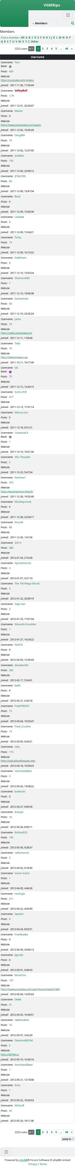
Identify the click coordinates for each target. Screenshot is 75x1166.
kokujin (19, 812)
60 (10, 181)
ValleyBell (21, 90)
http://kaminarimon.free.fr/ (17, 491)
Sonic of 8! (21, 392)
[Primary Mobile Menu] (68, 15)
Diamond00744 (24, 1040)
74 (10, 140)
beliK (17, 685)
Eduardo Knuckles (25, 624)
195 (11, 837)
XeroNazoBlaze (24, 1064)
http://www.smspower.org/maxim (21, 125)
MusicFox (20, 975)
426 (11, 71)
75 (10, 376)
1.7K (11, 95)
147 (11, 980)
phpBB (23, 1160)
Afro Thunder (22, 457)
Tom (17, 62)
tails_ (18, 746)
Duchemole (21, 298)
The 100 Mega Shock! (27, 583)
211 (11, 898)
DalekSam (20, 257)
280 (11, 547)
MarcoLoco (21, 412)
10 (10, 324)
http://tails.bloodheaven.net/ (18, 760)
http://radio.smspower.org (16, 333)
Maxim (19, 111)
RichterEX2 (21, 832)
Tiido (17, 343)
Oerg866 (20, 135)
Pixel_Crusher (23, 726)
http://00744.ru (10, 1054)
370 (11, 482)
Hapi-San (20, 604)
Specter (19, 914)
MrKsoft (19, 1105)
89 (10, 527)
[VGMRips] (14, 24)
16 (10, 817)
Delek (18, 999)
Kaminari (20, 477)
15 (10, 711)
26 (10, 1110)
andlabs (19, 155)
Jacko (18, 319)
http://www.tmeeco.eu (14, 357)
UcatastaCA (21, 432)
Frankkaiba (21, 934)
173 (11, 752)
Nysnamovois (23, 563)
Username (37, 57)
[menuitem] (50, 23)
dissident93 (21, 665)
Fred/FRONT (22, 706)
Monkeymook (23, 501)
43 (10, 303)
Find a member (10, 37)
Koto (17, 1085)
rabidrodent (22, 1020)
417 (11, 397)
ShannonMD (22, 278)
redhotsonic (22, 852)
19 (10, 242)
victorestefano (23, 771)
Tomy (18, 237)
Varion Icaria (22, 873)
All (22, 37)
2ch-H (18, 542)
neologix (20, 893)
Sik (16, 367)
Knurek (19, 522)
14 (10, 731)
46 (66, 48)
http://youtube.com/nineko (17, 80)
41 (10, 1004)
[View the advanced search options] (73, 23)
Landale (19, 217)
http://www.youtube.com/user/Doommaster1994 (30, 989)
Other (35, 41)
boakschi (20, 791)
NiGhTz (19, 644)
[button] (68, 1139)
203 (11, 670)
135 (11, 160)
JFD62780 (20, 176)
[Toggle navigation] (6, 1152)
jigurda (19, 955)
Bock (17, 196)
